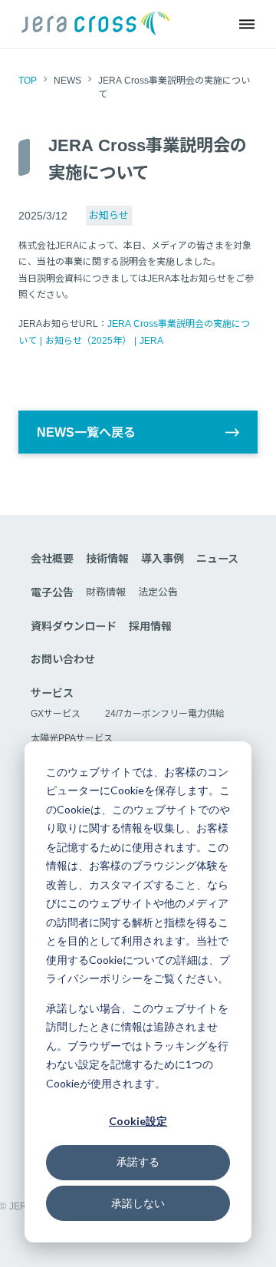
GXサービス (55, 713)
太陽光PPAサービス (72, 738)
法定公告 (158, 592)
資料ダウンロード (74, 626)
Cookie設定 (138, 1120)
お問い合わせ (63, 659)
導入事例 (162, 559)
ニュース (217, 559)
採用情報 (150, 626)
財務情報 (106, 592)
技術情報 (107, 559)
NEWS (67, 80)
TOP (27, 80)
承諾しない (138, 1202)
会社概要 (52, 559)
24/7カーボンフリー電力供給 (165, 713)
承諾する (138, 1161)
